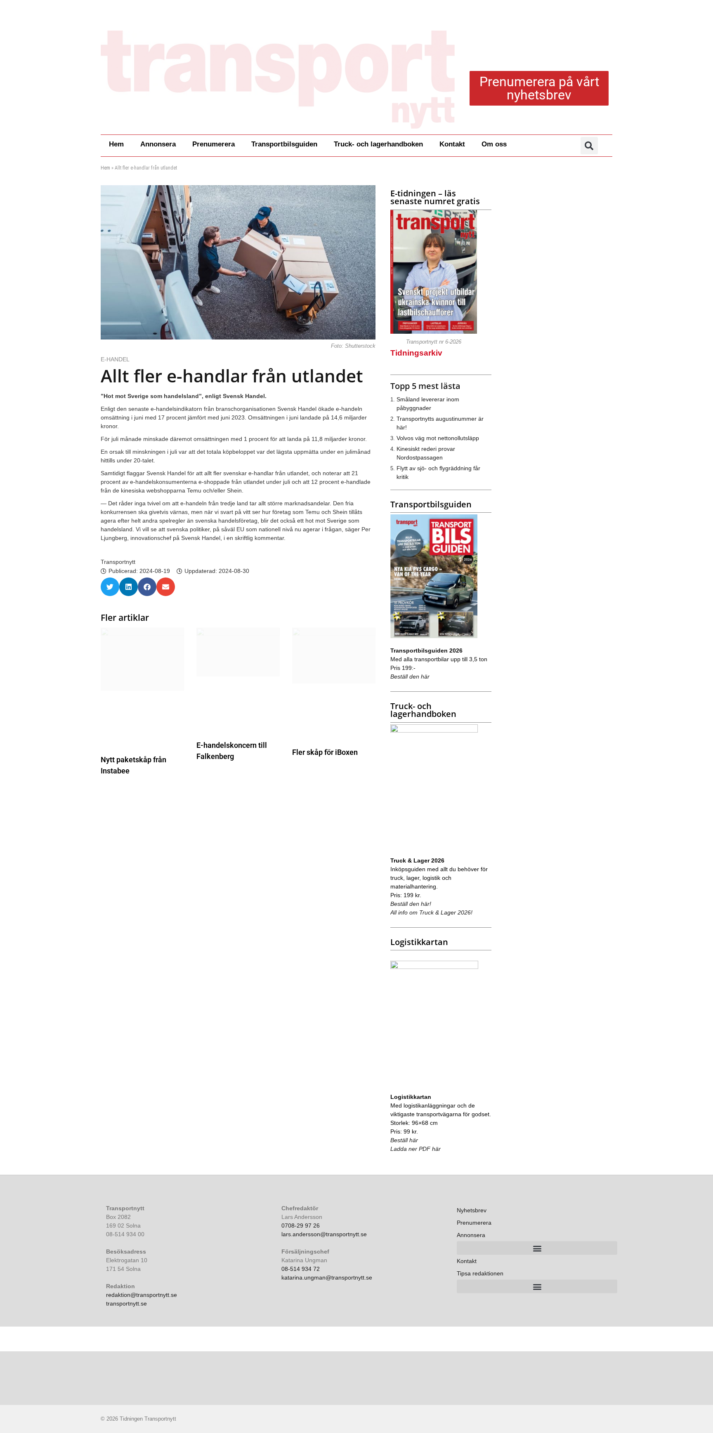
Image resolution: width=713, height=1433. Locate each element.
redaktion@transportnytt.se (141, 1295)
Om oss (494, 144)
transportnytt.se (126, 1303)
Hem (116, 144)
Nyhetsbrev (471, 1210)
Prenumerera (213, 144)
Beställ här (404, 1140)
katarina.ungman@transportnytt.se (326, 1277)
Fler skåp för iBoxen (325, 752)
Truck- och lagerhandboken (378, 144)
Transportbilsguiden (284, 144)
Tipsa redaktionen (480, 1273)
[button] (589, 145)
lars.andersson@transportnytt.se (324, 1234)
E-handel (116, 359)
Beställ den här (410, 676)
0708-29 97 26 (300, 1225)
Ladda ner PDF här (415, 1148)
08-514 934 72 (300, 1269)
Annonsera (158, 144)
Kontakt (452, 144)
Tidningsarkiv (416, 353)
